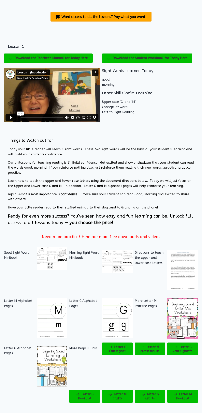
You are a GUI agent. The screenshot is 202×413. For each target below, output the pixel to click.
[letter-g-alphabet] (117, 318)
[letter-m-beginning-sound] (182, 318)
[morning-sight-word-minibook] (117, 261)
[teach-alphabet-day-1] (182, 270)
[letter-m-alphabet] (52, 318)
